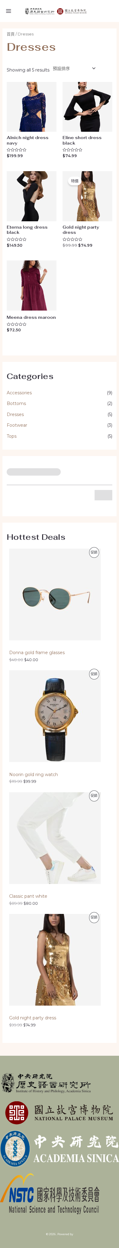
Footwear (17, 425)
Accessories (19, 393)
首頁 (11, 34)
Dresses (15, 414)
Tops (11, 436)
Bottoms (16, 403)
